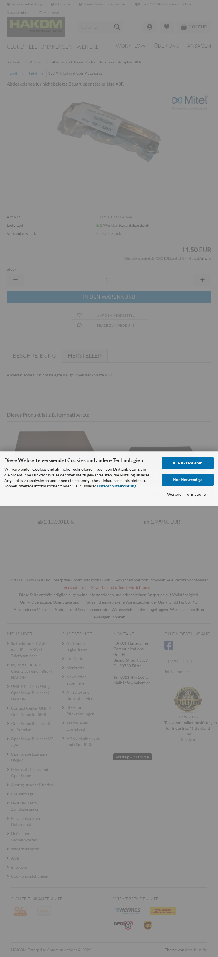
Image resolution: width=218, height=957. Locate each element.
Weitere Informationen (187, 494)
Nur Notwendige (187, 479)
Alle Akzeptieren (187, 462)
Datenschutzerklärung (116, 486)
